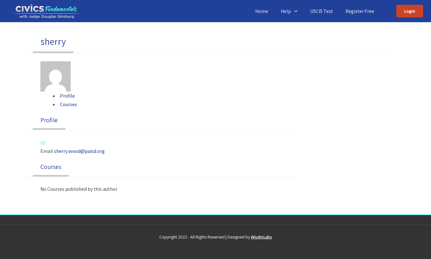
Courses (68, 104)
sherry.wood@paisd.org (79, 151)
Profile (67, 96)
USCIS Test (321, 11)
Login (409, 11)
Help (286, 11)
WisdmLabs (261, 237)
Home (261, 11)
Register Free (359, 11)
